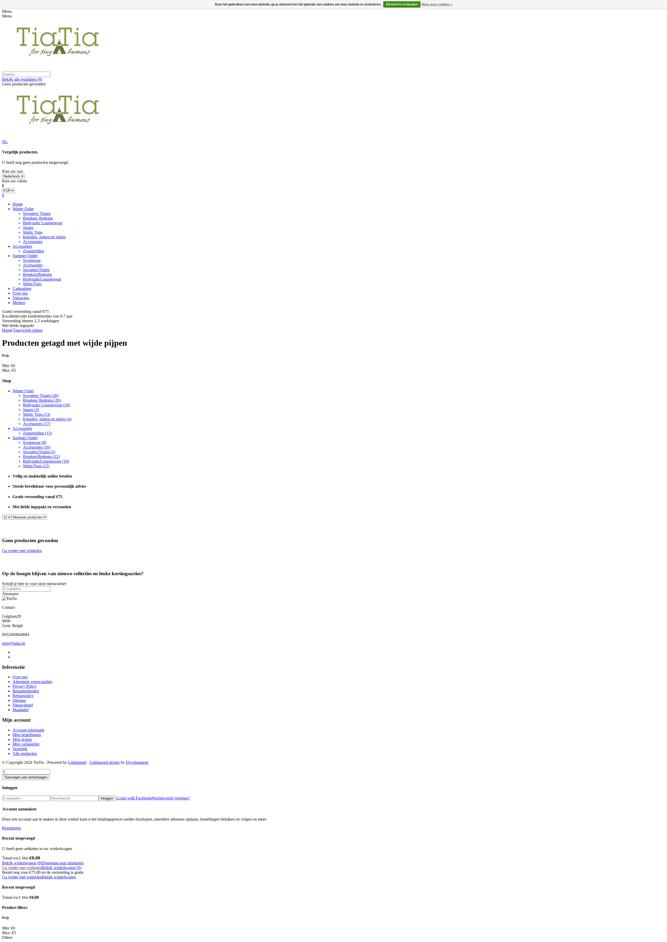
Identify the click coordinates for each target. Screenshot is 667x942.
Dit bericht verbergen (402, 4)
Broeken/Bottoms (37, 274)
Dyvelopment (137, 762)
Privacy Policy (24, 686)
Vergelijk (20, 749)
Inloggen (107, 798)
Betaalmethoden (26, 691)
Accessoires (32, 241)
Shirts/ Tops (32, 232)
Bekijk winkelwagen (59, 877)
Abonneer (10, 594)
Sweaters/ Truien (37, 213)
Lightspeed (77, 762)
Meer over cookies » (437, 4)
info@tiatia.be (13, 643)
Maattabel (21, 710)
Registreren (11, 828)
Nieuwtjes (21, 298)
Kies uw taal (12, 171)
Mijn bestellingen (27, 735)
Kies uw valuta (14, 181)
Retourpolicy (23, 695)
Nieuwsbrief (23, 705)
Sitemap (19, 700)
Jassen (28, 227)
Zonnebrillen (33, 251)
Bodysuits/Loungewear (42, 279)
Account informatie (28, 730)
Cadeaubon (22, 288)
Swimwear (32, 260)
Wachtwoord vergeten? (171, 798)
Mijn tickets (22, 739)
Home (18, 204)
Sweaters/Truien (36, 270)
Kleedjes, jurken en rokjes (44, 237)
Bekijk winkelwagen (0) (22, 863)
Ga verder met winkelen (22, 550)
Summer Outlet (25, 255)
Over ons (20, 293)
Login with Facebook (133, 798)
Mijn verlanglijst (26, 744)
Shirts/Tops (32, 284)
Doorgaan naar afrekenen (63, 863)
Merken (19, 302)
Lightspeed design (105, 762)
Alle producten (25, 753)
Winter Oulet (23, 209)
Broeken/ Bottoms (38, 218)
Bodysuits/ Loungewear (42, 223)
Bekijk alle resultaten (22, 79)
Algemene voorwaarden (32, 681)
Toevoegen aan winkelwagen (25, 777)
